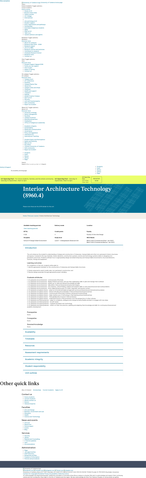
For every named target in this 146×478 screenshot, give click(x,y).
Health (26, 415)
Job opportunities (30, 452)
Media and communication (32, 129)
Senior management (30, 114)
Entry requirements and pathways (35, 24)
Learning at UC (29, 134)
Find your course (33, 216)
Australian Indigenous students (34, 28)
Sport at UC (28, 98)
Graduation (28, 121)
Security (27, 99)
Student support (29, 23)
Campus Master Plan (30, 84)
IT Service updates (30, 441)
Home (25, 216)
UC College (28, 16)
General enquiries (29, 404)
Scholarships (28, 26)
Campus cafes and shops (32, 87)
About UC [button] (25, 107)
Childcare (27, 89)
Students (27, 153)
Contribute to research (31, 51)
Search (24, 164)
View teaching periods (31, 228)
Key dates (27, 144)
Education (27, 413)
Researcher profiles (30, 455)
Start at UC (28, 31)
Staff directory (29, 453)
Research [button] (25, 37)
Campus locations (30, 117)
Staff (26, 154)
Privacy (47, 474)
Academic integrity (30, 126)
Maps (26, 159)
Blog (25, 429)
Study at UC (28, 11)
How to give (28, 67)
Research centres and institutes (34, 49)
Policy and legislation (31, 133)
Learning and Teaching (31, 136)
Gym (25, 442)
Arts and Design (29, 410)
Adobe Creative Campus (32, 96)
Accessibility (53, 474)
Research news (29, 54)
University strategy (30, 112)
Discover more (26, 41)
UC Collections (29, 81)
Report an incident (30, 104)
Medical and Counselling (32, 439)
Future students (29, 397)
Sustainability (28, 128)
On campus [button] (25, 74)
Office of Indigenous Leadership (34, 122)
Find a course (26, 9)
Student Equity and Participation (34, 139)
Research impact (29, 46)
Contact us (28, 56)
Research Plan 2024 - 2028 (32, 44)
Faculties (27, 116)
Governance (28, 131)
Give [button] (23, 59)
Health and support (30, 91)
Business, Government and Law (34, 411)
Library (26, 158)
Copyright (34, 474)
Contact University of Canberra (34, 146)
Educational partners (31, 119)
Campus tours (28, 79)
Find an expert (28, 426)
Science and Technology (32, 416)
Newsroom (27, 424)
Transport (27, 92)
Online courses (29, 14)
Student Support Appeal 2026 (33, 64)
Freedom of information (31, 457)
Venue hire (27, 86)
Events (26, 428)
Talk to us (27, 33)
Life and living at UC (30, 21)
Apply (26, 29)
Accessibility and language (19, 170)
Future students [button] (27, 6)
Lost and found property (32, 101)
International (28, 18)
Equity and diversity (30, 141)
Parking (26, 94)
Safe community (29, 103)
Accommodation (29, 444)
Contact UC (27, 474)
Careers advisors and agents (33, 34)
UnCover (27, 423)
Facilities (27, 82)
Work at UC (28, 143)
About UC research (30, 43)
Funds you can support (31, 66)
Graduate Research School (32, 53)
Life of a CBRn (28, 48)
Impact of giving (29, 69)
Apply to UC (59, 390)
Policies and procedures (31, 459)
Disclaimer (41, 474)
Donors (26, 402)
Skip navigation (5, 1)
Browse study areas (30, 12)
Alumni (26, 156)
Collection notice (63, 474)
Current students (48, 390)
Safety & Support (5, 167)
